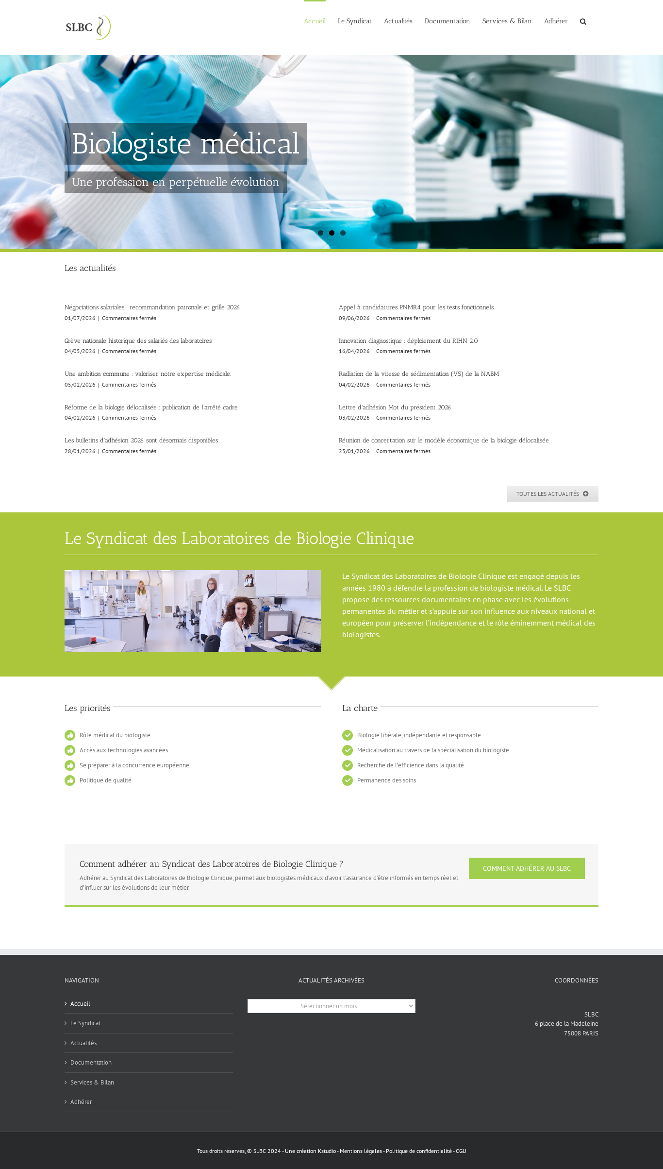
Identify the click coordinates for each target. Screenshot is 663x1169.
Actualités (83, 1043)
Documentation (91, 1062)
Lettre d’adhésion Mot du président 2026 (395, 407)
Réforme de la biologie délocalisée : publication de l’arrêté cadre (151, 407)
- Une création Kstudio (309, 1150)
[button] (583, 20)
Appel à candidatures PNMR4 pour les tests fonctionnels (416, 307)
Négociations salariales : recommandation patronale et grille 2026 (152, 307)
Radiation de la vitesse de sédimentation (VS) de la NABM (419, 373)
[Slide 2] (331, 152)
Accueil (80, 1004)
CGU (461, 1150)
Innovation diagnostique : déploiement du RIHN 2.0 (408, 340)
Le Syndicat (85, 1023)
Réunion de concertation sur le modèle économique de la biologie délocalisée (444, 440)
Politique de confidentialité (419, 1150)
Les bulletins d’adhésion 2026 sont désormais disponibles (141, 440)
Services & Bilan (92, 1082)
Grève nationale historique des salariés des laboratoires (138, 340)
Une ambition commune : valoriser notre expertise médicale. (148, 373)
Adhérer (81, 1102)
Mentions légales (361, 1150)
